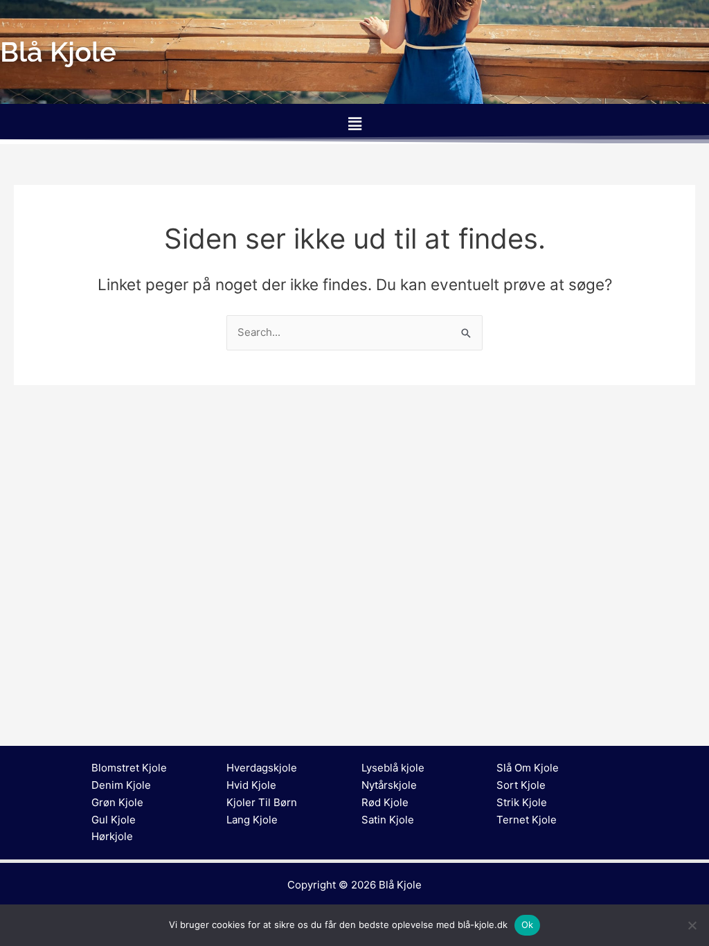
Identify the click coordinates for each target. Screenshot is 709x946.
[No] (692, 925)
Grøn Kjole (117, 802)
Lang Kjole (252, 819)
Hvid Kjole (251, 785)
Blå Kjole (400, 884)
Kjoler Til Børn (261, 802)
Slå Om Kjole (527, 767)
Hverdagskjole (261, 767)
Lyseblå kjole (392, 767)
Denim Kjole (121, 785)
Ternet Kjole (526, 819)
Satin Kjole (387, 819)
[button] (354, 123)
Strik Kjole (521, 802)
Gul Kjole (113, 819)
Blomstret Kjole (129, 767)
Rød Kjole (385, 802)
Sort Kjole (521, 785)
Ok (527, 924)
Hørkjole (112, 836)
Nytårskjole (389, 785)
